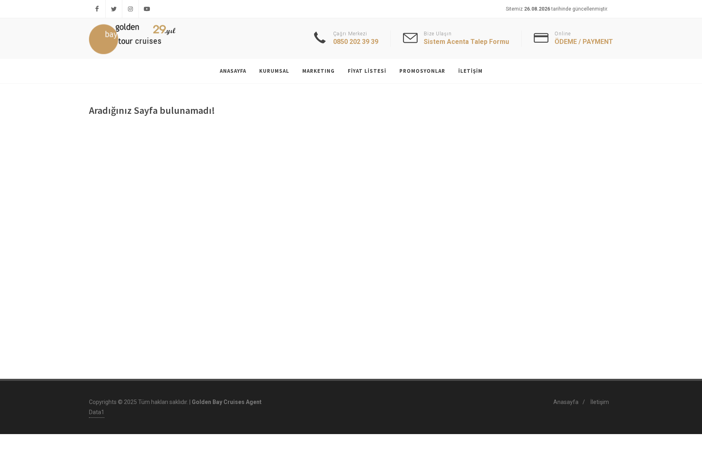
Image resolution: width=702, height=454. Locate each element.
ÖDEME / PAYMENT (584, 42)
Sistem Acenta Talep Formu (466, 42)
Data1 (96, 412)
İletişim (599, 402)
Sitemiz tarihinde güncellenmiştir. (557, 9)
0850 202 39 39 (355, 42)
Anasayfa (565, 402)
